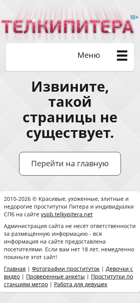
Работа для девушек (80, 284)
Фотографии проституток (66, 268)
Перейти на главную (70, 163)
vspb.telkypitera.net (67, 214)
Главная (15, 268)
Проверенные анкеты (55, 276)
